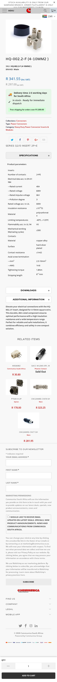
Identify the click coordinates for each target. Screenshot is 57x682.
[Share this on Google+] (36, 140)
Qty (3, 660)
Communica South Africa (32, 633)
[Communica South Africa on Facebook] (25, 626)
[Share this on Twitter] (12, 140)
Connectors (21, 121)
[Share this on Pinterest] (28, 140)
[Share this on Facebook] (20, 140)
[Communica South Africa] (28, 11)
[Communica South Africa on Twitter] (20, 626)
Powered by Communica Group (28, 636)
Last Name (12, 482)
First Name (12, 470)
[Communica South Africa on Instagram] (31, 626)
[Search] (46, 10)
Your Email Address (17, 457)
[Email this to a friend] (44, 140)
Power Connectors (19, 124)
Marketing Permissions (18, 495)
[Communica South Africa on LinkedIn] (36, 626)
